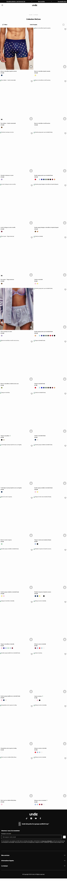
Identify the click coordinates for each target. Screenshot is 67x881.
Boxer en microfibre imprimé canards (42, 71)
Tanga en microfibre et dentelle (7, 644)
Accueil (30, 14)
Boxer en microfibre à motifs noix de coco (10, 383)
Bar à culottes (41, 1)
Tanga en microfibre (5, 435)
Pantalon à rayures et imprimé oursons (42, 592)
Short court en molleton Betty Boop (8, 800)
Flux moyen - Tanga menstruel (7, 279)
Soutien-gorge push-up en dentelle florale (43, 175)
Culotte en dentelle (38, 279)
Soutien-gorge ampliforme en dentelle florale (10, 696)
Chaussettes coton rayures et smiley (9, 748)
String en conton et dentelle (40, 748)
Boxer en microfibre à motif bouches (42, 123)
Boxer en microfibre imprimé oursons (9, 71)
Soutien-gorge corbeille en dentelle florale (43, 487)
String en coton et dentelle (40, 644)
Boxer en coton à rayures (6, 540)
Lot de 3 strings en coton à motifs (8, 227)
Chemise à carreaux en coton (7, 175)
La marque (36, 14)
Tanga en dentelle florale (39, 383)
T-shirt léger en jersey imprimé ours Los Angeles (11, 487)
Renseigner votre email (6, 833)
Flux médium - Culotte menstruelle (8, 123)
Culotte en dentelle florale (40, 435)
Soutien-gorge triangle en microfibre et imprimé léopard (46, 227)
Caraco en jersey (38, 696)
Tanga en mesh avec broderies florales (42, 540)
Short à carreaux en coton (6, 331)
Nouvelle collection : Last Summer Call (16, 1)
